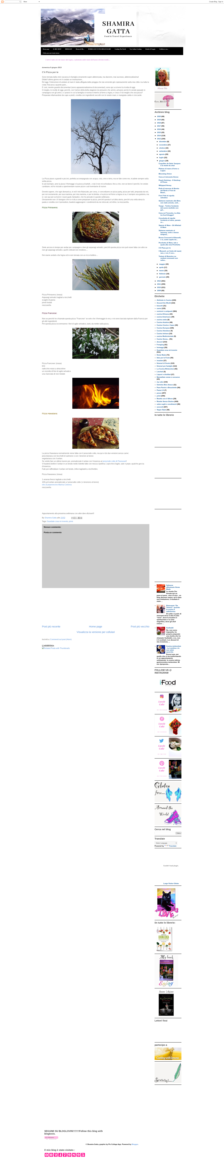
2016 (159, 129)
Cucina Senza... (163, 339)
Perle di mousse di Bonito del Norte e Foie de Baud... (169, 190)
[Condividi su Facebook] (79, 518)
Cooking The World (120, 49)
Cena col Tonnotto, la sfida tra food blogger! (169, 214)
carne (159, 308)
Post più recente (51, 626)
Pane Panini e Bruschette (167, 387)
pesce (159, 393)
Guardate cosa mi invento (57, 521)
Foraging (160, 345)
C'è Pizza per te (165, 248)
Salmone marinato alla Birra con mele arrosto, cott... (169, 202)
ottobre (162, 148)
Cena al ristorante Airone (168, 177)
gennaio (162, 277)
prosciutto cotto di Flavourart (114, 461)
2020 (159, 116)
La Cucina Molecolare (165, 369)
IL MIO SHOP (57, 49)
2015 (159, 132)
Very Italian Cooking (136, 49)
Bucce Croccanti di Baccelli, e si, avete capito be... (170, 238)
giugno (162, 161)
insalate (160, 360)
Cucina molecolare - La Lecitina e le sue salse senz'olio (173, 649)
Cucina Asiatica (163, 322)
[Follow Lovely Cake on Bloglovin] (51, 1139)
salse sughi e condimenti (167, 404)
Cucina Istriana (163, 333)
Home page (46, 49)
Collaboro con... (163, 49)
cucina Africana (163, 314)
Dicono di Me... (80, 49)
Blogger (135, 1144)
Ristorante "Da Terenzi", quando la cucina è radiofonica (173, 608)
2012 (159, 281)
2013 (159, 139)
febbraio (162, 274)
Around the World (164, 303)
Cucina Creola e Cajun (165, 325)
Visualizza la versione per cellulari (96, 632)
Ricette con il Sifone (165, 399)
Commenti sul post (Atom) (61, 639)
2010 (159, 287)
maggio (162, 264)
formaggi (160, 347)
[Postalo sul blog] (74, 518)
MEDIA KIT (68, 49)
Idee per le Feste (163, 358)
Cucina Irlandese (163, 331)
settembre (163, 151)
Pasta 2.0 (160, 390)
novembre (163, 145)
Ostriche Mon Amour (165, 385)
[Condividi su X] (77, 518)
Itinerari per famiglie (165, 366)
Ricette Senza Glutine (165, 401)
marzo (161, 270)
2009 (159, 290)
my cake (160, 382)
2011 (159, 284)
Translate (172, 846)
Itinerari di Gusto (163, 363)
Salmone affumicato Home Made (173, 587)
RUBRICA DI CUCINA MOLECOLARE (99, 49)
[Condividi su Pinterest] (81, 518)
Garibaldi (169, 628)
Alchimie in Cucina (164, 300)
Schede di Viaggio (150, 49)
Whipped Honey (165, 185)
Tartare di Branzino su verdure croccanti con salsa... (168, 258)
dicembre (163, 141)
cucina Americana (164, 317)
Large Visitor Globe (171, 883)
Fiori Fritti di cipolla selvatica (166, 197)
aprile (161, 267)
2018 (159, 123)
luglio (161, 157)
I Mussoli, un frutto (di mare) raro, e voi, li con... (170, 252)
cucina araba (162, 320)
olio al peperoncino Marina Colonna (57, 485)
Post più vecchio (140, 626)
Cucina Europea (163, 328)
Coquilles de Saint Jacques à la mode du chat (169, 164)
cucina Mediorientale (165, 336)
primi (71, 521)
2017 (159, 126)
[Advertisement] (95, 606)
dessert (160, 342)
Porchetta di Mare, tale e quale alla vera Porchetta (169, 244)
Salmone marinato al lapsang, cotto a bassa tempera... (169, 232)
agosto (162, 154)
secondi (160, 407)
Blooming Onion (165, 174)
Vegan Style (161, 410)
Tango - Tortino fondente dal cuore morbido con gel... (169, 208)
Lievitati (160, 372)
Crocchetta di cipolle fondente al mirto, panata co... (169, 220)
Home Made (161, 355)
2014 (159, 135)
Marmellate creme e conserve (168, 377)
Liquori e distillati (164, 374)
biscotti (160, 306)
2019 (159, 120)
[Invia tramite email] (72, 518)
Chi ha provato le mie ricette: (51, 53)
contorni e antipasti (164, 311)
